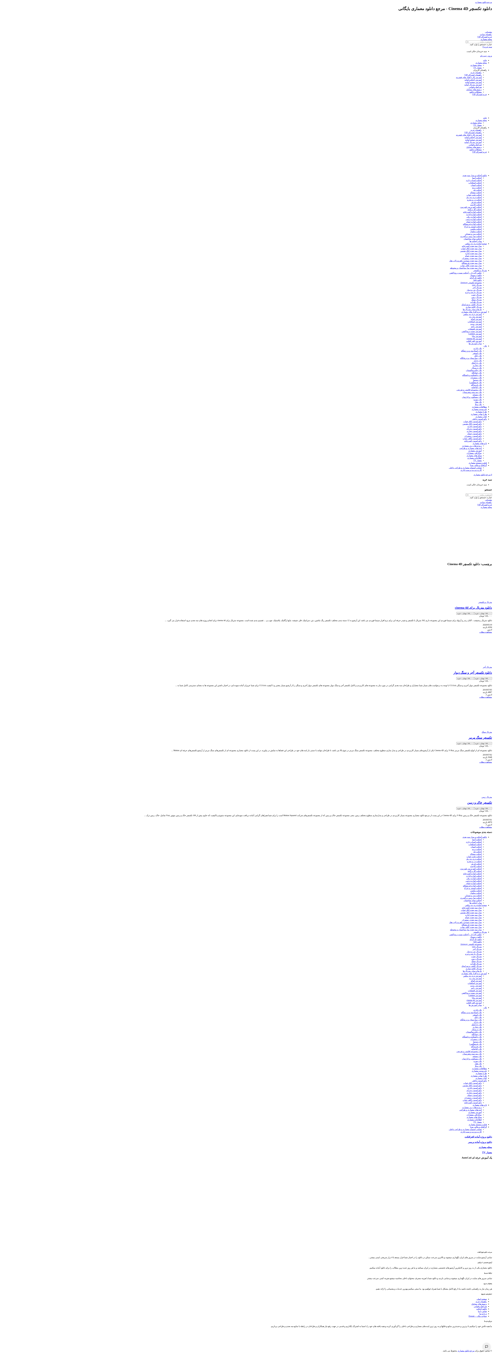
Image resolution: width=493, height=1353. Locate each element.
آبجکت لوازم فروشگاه (472, 224)
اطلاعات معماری (474, 458)
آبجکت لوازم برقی (474, 217)
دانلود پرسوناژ (476, 275)
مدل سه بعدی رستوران (472, 258)
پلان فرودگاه (476, 385)
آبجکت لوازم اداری (474, 214)
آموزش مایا (477, 336)
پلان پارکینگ (477, 363)
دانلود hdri (477, 280)
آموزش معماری (475, 451)
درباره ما (483, 1314)
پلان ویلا (478, 404)
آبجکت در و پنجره (474, 200)
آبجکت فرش (476, 202)
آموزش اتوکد (476, 319)
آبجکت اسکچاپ (475, 183)
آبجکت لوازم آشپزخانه (472, 212)
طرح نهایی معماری (479, 414)
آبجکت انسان (476, 185)
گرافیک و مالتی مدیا (478, 465)
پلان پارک (478, 360)
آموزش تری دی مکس (472, 314)
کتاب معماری (481, 416)
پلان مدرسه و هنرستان (472, 392)
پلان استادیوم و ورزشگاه (471, 351)
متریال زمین (476, 297)
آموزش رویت (476, 324)
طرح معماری (481, 412)
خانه (485, 60)
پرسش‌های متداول (474, 89)
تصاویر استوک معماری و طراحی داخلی (465, 468)
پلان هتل (478, 402)
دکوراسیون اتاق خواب (472, 421)
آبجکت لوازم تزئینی (474, 219)
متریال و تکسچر (480, 270)
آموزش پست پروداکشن (472, 331)
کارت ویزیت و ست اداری (471, 470)
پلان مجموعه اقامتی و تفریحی (469, 390)
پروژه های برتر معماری (472, 446)
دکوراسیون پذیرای (474, 429)
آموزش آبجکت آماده (473, 80)
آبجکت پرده (477, 188)
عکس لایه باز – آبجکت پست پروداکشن (465, 273)
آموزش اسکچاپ (475, 321)
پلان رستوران (476, 378)
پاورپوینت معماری (479, 409)
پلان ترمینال (477, 368)
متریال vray (477, 285)
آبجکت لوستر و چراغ (473, 226)
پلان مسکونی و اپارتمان (472, 397)
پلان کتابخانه (476, 387)
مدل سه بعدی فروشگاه (472, 263)
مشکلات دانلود (475, 92)
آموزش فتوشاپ (475, 329)
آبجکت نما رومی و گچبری (471, 236)
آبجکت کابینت (476, 205)
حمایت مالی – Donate (478, 1316)
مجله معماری (481, 63)
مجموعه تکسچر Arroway (471, 283)
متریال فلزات (476, 302)
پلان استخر (477, 353)
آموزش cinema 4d (474, 339)
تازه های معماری (480, 443)
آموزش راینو (476, 326)
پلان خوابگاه (477, 373)
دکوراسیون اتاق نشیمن (472, 424)
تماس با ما (482, 1311)
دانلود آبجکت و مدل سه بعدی (474, 175)
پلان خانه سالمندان (474, 370)
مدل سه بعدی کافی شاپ (471, 265)
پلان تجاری (477, 365)
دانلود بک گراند (476, 278)
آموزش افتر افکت (474, 341)
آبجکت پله (477, 190)
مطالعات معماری (479, 407)
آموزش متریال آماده (473, 85)
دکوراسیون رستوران (473, 436)
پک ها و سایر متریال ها (472, 309)
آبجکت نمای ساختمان (473, 239)
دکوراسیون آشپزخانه (473, 441)
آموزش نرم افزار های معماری (474, 312)
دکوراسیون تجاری (474, 431)
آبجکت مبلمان (476, 231)
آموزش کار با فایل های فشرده (469, 77)
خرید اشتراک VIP (479, 94)
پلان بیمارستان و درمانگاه (471, 358)
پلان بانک (478, 356)
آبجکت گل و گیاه (475, 209)
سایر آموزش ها (475, 343)
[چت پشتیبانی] (486, 1346)
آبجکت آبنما (477, 178)
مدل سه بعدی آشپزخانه (472, 246)
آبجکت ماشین (476, 229)
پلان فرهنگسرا (475, 382)
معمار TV (477, 68)
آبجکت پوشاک (476, 192)
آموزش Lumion (475, 334)
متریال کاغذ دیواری (474, 307)
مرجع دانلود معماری (466, 1351)
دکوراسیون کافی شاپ (472, 438)
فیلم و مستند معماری (478, 463)
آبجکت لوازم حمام (474, 222)
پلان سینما (477, 380)
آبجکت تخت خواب (474, 195)
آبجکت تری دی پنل (474, 197)
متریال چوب (476, 295)
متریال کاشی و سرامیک (472, 304)
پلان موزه (478, 399)
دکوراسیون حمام (474, 434)
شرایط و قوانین (475, 87)
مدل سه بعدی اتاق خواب (471, 248)
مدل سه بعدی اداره (473, 253)
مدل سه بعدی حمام (473, 256)
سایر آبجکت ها (476, 241)
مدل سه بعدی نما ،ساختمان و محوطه (466, 268)
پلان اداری (477, 348)
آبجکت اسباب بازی (474, 180)
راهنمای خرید (476, 72)
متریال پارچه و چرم (473, 292)
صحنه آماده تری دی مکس (476, 244)
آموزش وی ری (475, 317)
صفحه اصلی (481, 1299)
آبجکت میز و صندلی (473, 234)
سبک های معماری (474, 455)
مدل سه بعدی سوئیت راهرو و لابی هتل (465, 261)
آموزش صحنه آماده (473, 82)
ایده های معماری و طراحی (470, 448)
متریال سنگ (476, 300)
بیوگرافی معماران (474, 453)
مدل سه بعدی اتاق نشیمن (471, 251)
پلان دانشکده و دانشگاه (472, 375)
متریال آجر (477, 287)
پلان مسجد (477, 395)
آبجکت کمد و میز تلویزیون (471, 207)
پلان (485, 346)
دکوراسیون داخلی (479, 419)
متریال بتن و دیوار (474, 290)
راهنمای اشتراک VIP (473, 75)
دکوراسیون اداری (474, 426)
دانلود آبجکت (481, 1309)
